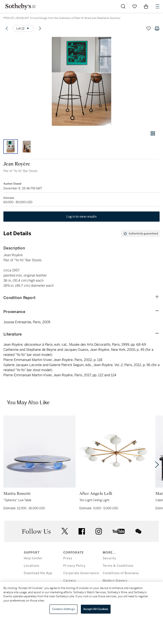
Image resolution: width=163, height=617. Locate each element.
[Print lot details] (157, 28)
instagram (99, 531)
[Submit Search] (123, 6)
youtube (118, 531)
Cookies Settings (63, 609)
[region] (81, 599)
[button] (81, 81)
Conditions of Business (121, 573)
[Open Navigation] (157, 6)
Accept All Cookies (95, 609)
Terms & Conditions (118, 566)
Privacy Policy (74, 566)
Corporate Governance (81, 573)
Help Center (33, 558)
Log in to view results (81, 216)
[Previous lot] (7, 28)
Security (109, 558)
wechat (138, 531)
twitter (65, 531)
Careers (69, 580)
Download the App (38, 573)
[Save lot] (148, 28)
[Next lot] (40, 28)
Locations (31, 566)
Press (67, 558)
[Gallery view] (152, 133)
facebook (82, 531)
